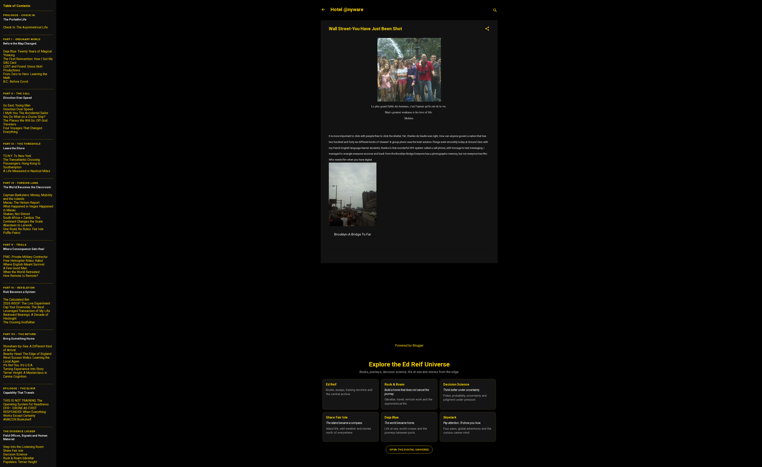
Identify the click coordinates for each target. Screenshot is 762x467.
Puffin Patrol (11, 233)
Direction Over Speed (18, 109)
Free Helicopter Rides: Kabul (23, 261)
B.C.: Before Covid (15, 81)
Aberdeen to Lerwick (17, 225)
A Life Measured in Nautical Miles (26, 171)
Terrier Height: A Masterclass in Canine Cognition (25, 374)
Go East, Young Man (16, 105)
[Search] (495, 11)
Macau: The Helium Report (21, 202)
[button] (487, 29)
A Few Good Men (15, 268)
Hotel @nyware (346, 9)
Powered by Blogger (409, 345)
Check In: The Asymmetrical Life (25, 27)
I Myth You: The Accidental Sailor (25, 113)
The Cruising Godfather (19, 322)
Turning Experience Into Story (23, 369)
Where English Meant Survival (23, 264)
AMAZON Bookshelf (17, 419)
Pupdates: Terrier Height (20, 462)
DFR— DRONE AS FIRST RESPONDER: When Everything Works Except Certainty (24, 412)
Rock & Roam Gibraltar (18, 458)
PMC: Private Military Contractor (25, 257)
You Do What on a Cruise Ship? (24, 117)
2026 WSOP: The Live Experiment (26, 303)
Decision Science (15, 454)
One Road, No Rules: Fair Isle (23, 229)
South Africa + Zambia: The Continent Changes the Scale (23, 219)
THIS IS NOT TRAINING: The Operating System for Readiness (26, 402)
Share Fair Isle (13, 450)
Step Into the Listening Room (23, 447)
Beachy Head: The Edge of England (27, 354)
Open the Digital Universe (409, 449)
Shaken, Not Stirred (16, 214)
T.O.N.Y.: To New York (17, 156)
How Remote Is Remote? (20, 276)
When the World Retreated (21, 272)
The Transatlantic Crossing (21, 160)
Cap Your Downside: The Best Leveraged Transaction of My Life (26, 309)
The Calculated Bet (16, 299)
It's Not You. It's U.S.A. (18, 365)
